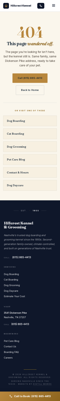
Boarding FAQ (11, 352)
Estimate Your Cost (14, 296)
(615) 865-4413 (21, 257)
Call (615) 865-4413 (30, 78)
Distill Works (42, 384)
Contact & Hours (18, 172)
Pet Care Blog (16, 159)
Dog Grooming (16, 146)
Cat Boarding (15, 133)
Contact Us (10, 346)
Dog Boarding (16, 120)
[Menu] (53, 5)
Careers (8, 357)
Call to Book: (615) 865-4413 (32, 396)
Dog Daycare (15, 185)
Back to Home (30, 90)
